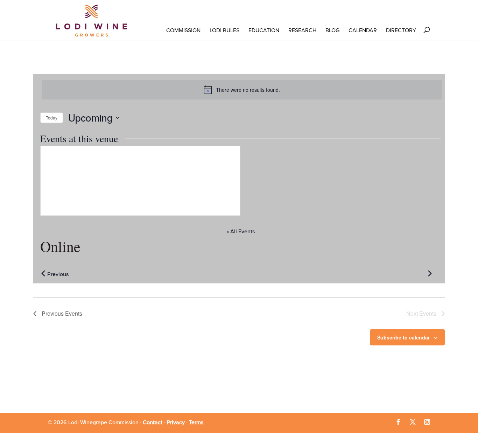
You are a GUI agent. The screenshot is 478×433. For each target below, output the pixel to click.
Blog (332, 30)
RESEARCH (302, 30)
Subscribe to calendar (403, 337)
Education (263, 30)
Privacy (176, 422)
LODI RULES (224, 30)
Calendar (363, 30)
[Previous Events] (43, 273)
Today (51, 118)
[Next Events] (430, 273)
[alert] (242, 89)
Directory (401, 30)
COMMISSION (183, 30)
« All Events (240, 231)
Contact (152, 422)
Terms (196, 422)
